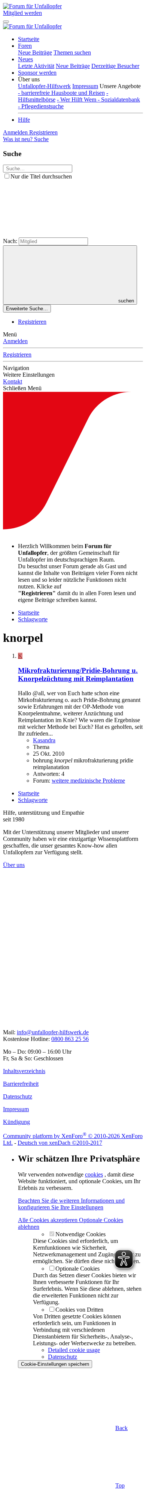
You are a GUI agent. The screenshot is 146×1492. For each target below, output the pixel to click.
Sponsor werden (37, 72)
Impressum (85, 86)
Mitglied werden (22, 13)
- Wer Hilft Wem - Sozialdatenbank (98, 99)
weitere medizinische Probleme (88, 780)
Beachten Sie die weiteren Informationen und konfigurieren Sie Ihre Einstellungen (71, 1203)
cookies (94, 1174)
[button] (29, 79)
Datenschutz (62, 1356)
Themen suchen (72, 52)
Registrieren (32, 321)
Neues (25, 59)
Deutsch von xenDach (60, 1143)
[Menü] (6, 22)
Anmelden (15, 341)
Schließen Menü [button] (22, 388)
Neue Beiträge (35, 52)
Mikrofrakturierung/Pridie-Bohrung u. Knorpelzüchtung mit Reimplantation (78, 674)
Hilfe (24, 119)
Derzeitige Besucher (115, 66)
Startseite (28, 39)
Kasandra (44, 740)
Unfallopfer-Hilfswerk (44, 86)
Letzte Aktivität (36, 66)
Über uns (14, 865)
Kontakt (12, 381)
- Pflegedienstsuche (41, 106)
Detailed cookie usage (74, 1350)
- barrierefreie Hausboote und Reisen (61, 93)
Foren (25, 46)
